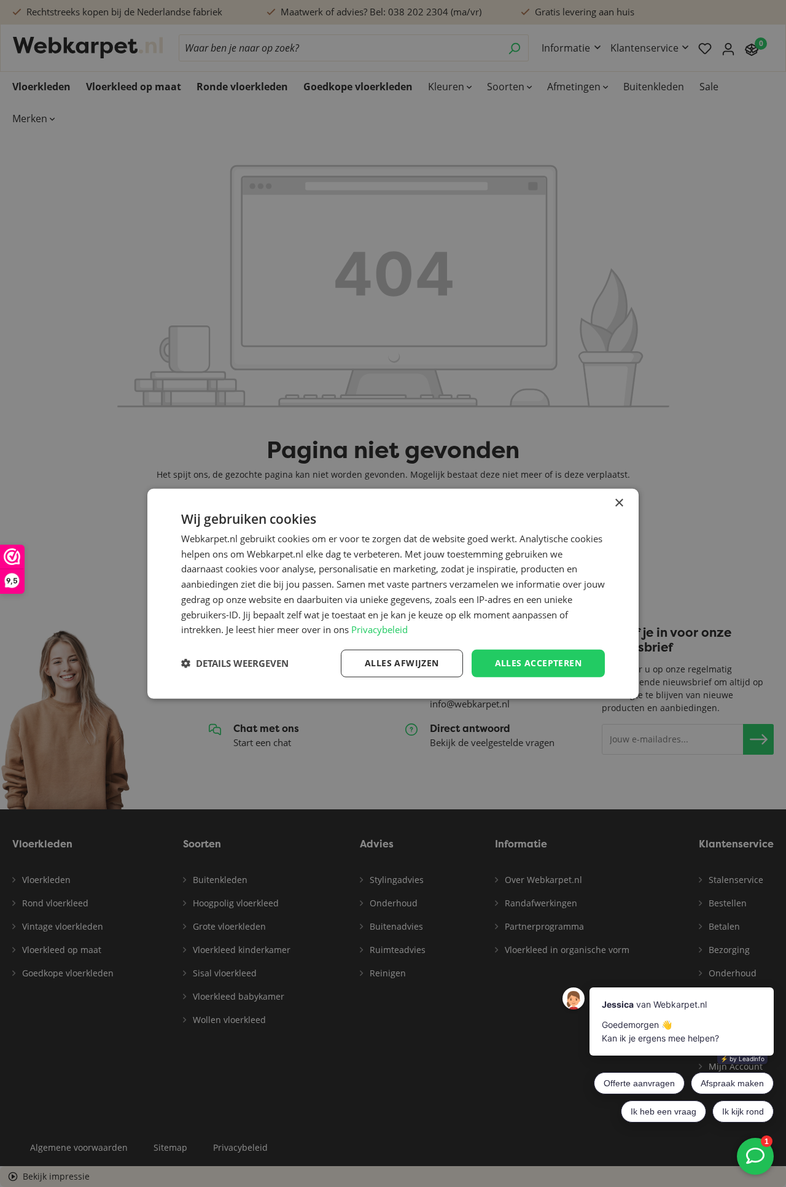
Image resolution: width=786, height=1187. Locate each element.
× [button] (618, 502)
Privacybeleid (379, 629)
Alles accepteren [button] (538, 663)
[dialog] (393, 593)
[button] (235, 663)
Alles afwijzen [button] (402, 663)
